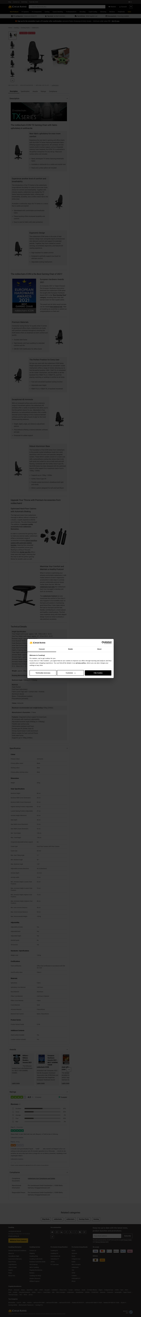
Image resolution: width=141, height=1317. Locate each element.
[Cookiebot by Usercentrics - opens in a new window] (103, 642)
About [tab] (99, 649)
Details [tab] (70, 649)
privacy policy (81, 663)
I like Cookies (98, 673)
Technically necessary (43, 673)
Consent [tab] (42, 649)
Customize (69, 673)
